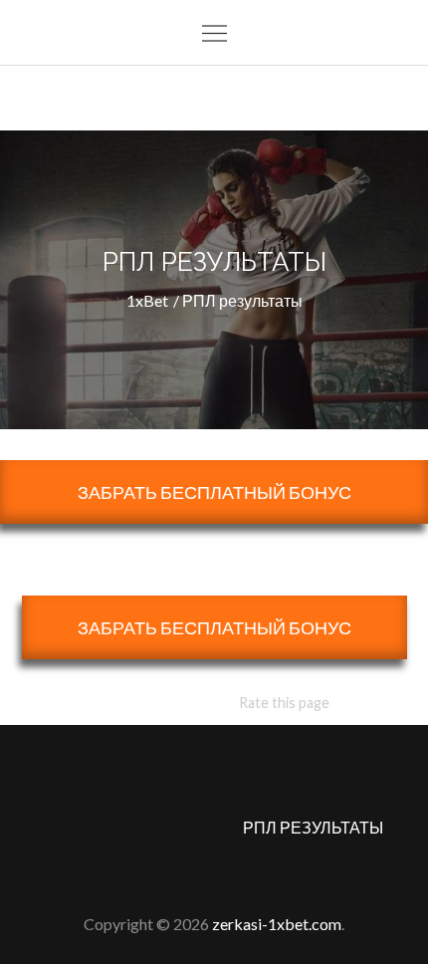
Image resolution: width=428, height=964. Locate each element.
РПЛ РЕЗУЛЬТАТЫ (313, 827)
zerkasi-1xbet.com (276, 923)
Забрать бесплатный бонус (214, 492)
